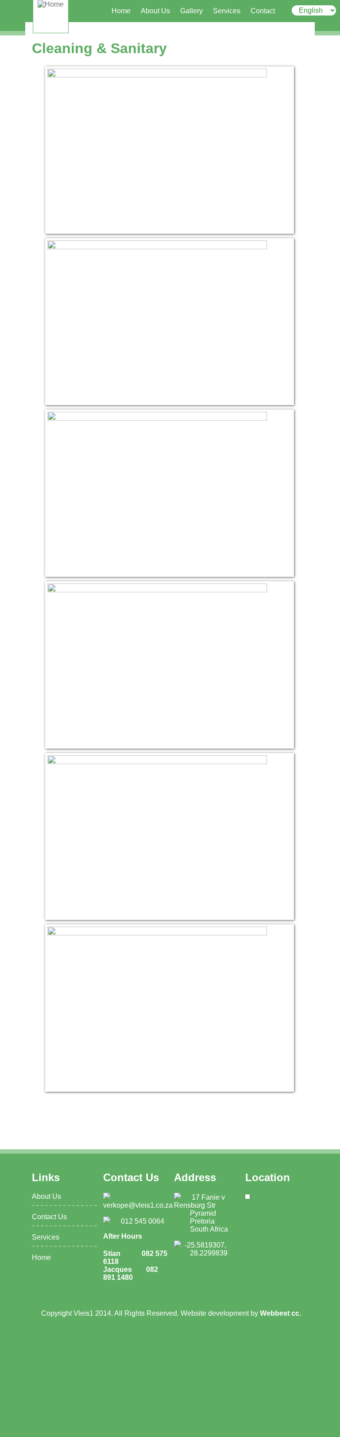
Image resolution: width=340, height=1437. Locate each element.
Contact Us (49, 1217)
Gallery (191, 11)
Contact (263, 11)
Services (226, 11)
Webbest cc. (280, 1313)
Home (121, 11)
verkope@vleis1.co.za (138, 1205)
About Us (155, 11)
